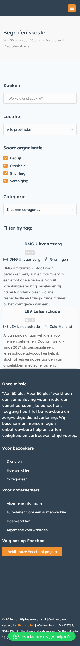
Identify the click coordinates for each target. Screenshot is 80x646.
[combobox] (40, 129)
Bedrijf (15, 158)
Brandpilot (26, 625)
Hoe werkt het (18, 470)
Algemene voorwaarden (27, 530)
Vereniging (19, 181)
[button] (72, 8)
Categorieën (17, 479)
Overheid (18, 166)
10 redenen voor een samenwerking (37, 512)
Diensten (14, 461)
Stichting (17, 173)
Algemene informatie (24, 503)
